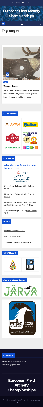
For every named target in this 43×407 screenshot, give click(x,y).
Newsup (35, 400)
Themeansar (21, 403)
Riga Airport (31, 211)
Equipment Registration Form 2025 (18, 242)
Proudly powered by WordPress (14, 400)
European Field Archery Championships (22, 385)
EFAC (5, 82)
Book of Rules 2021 (12, 236)
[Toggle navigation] (22, 23)
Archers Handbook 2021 (14, 231)
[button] (40, 24)
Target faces (10, 86)
